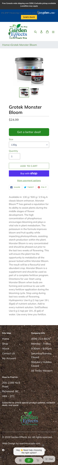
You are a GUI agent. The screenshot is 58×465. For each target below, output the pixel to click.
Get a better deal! (29, 132)
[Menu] (53, 31)
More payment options (29, 180)
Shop (5, 343)
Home (5, 338)
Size (11, 139)
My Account (9, 358)
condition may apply (29, 6)
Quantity (13, 150)
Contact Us (8, 353)
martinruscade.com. (30, 443)
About (5, 348)
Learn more (29, 17)
